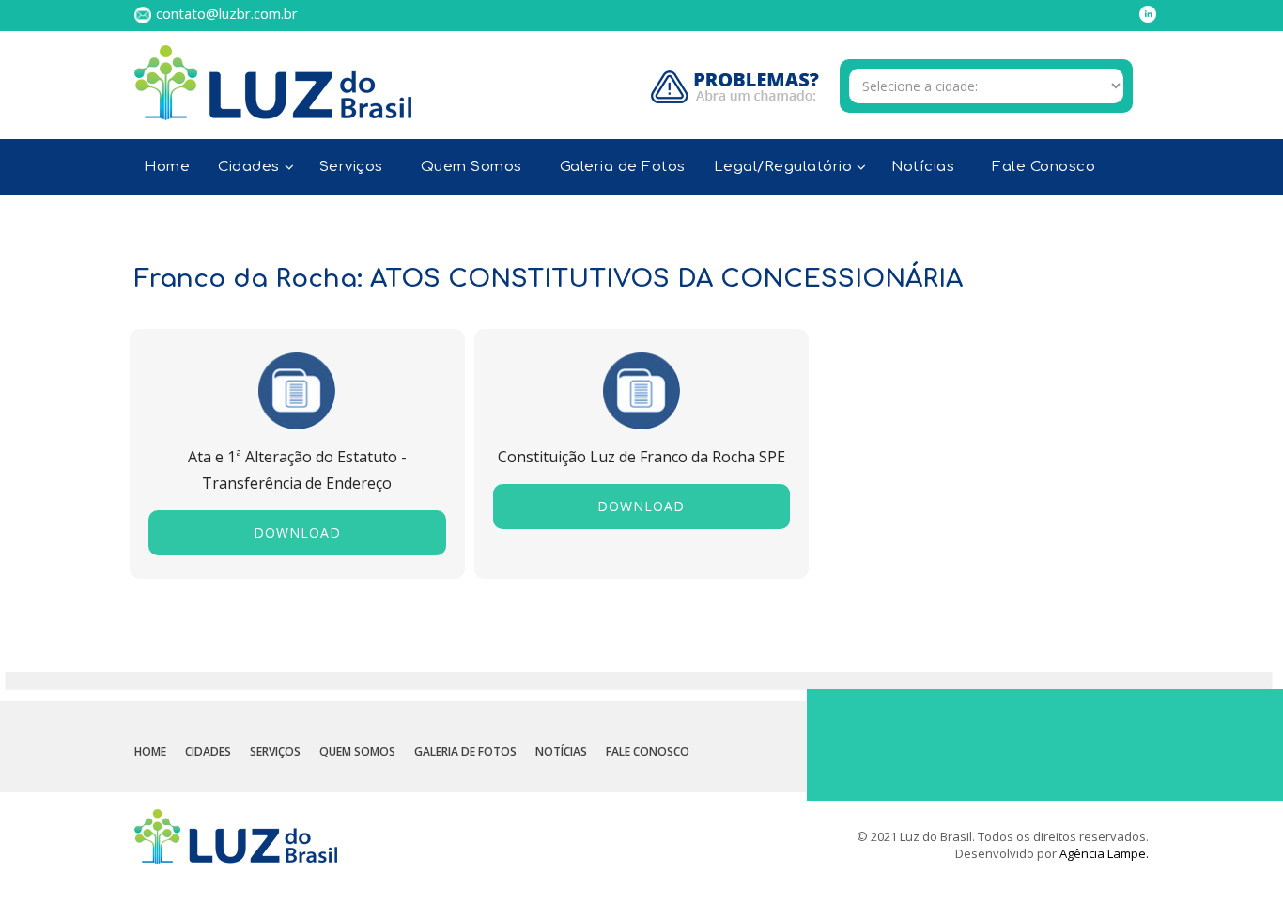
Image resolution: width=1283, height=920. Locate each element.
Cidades (208, 751)
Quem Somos (471, 167)
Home (167, 167)
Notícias (922, 167)
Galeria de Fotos (623, 167)
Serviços (351, 167)
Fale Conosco (1043, 167)
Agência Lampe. (1104, 853)
